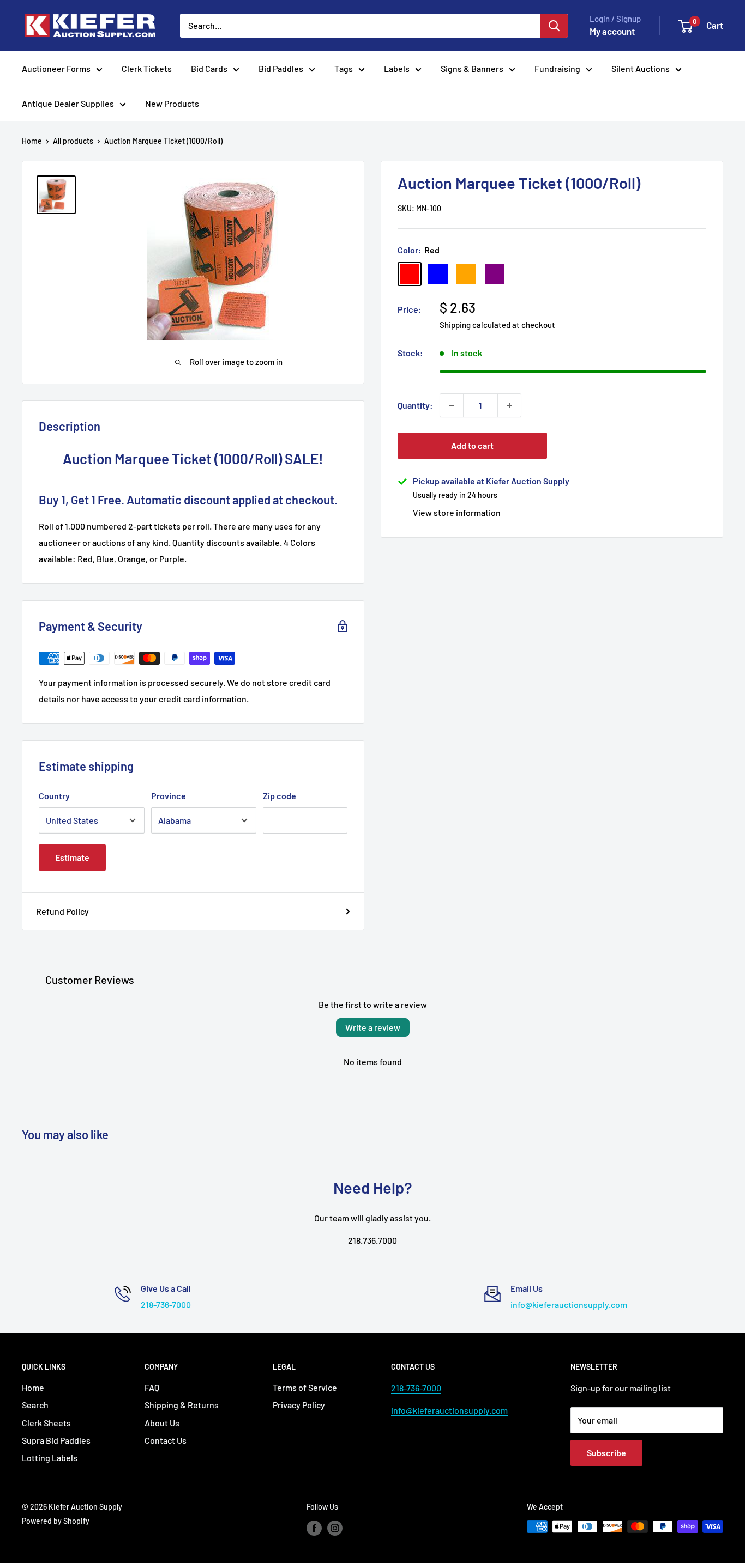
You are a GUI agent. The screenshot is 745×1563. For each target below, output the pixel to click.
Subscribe (606, 1453)
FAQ (152, 1387)
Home (32, 140)
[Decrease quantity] (451, 405)
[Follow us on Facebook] (314, 1527)
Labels (397, 68)
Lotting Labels (49, 1457)
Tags (343, 68)
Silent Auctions (640, 68)
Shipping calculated (475, 325)
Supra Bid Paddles (56, 1440)
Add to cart (472, 445)
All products (73, 140)
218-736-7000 (166, 1304)
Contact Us (166, 1440)
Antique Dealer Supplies (68, 103)
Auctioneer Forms (56, 68)
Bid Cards (209, 68)
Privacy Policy (299, 1405)
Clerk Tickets (147, 68)
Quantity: (415, 405)
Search (35, 1405)
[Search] (554, 26)
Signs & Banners (472, 68)
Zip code (279, 795)
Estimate (72, 857)
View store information (457, 512)
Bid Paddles (281, 68)
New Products (172, 103)
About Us (162, 1423)
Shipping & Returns (182, 1405)
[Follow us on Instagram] (335, 1527)
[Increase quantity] (509, 405)
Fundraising (557, 68)
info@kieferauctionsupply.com (568, 1304)
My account (612, 31)
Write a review (372, 1027)
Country (54, 795)
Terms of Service (305, 1387)
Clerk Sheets (46, 1423)
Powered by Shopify (55, 1520)
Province (168, 795)
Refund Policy (62, 911)
